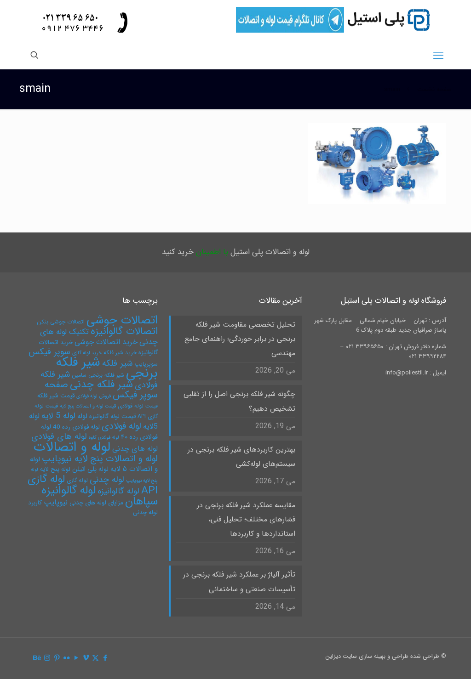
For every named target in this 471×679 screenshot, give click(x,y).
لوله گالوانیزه (118, 491)
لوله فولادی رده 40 (76, 427)
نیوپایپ (56, 502)
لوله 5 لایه (58, 416)
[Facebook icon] (105, 658)
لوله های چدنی (135, 448)
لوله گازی (77, 480)
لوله (82, 416)
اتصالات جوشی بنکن (61, 321)
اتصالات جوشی (122, 320)
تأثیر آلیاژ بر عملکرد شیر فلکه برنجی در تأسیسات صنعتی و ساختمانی (239, 581)
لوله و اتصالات (72, 447)
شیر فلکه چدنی (101, 384)
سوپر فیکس (49, 352)
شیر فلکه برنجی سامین (98, 375)
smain (392, 89)
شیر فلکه (117, 363)
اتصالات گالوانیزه (124, 331)
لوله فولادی (121, 426)
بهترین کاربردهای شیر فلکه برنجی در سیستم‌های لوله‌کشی (241, 457)
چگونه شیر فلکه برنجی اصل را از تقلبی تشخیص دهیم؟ (239, 401)
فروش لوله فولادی (93, 396)
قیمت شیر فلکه (56, 396)
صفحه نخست (434, 89)
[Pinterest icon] (56, 658)
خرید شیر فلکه (120, 352)
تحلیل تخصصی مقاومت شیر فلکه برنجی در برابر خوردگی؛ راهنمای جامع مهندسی (239, 339)
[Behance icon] (37, 658)
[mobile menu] (438, 56)
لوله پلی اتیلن (90, 469)
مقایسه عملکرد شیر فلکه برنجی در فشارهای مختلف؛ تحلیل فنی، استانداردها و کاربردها (246, 519)
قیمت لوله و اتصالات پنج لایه (88, 406)
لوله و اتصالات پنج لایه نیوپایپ (100, 459)
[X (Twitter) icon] (95, 658)
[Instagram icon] (47, 658)
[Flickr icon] (66, 658)
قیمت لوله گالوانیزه (112, 416)
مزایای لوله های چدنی (96, 503)
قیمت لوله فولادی (138, 406)
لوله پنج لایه (55, 469)
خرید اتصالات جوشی (106, 342)
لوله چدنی (107, 480)
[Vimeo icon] (85, 658)
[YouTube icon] (76, 658)
